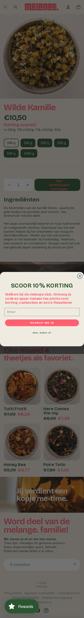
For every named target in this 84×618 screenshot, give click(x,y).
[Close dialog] (79, 276)
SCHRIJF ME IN (42, 322)
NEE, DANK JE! (42, 333)
